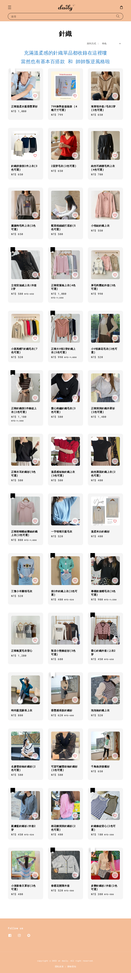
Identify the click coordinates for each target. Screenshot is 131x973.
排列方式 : (93, 43)
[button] (9, 7)
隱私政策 (59, 966)
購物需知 (71, 966)
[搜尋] (118, 16)
